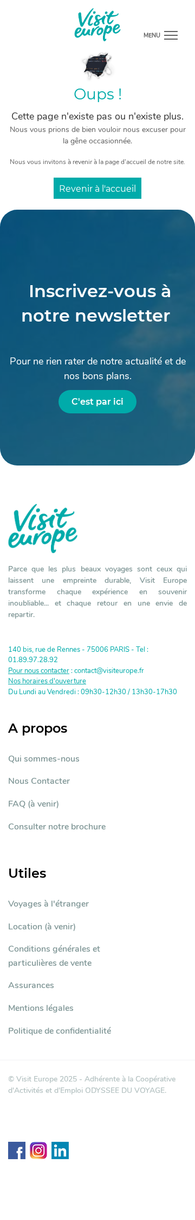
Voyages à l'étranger (48, 904)
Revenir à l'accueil (97, 189)
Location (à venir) (42, 927)
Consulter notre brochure (57, 827)
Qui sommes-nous (44, 759)
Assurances (31, 985)
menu (152, 36)
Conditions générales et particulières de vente (54, 956)
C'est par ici (97, 402)
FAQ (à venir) (33, 804)
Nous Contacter (39, 781)
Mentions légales (41, 1008)
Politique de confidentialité (59, 1031)
